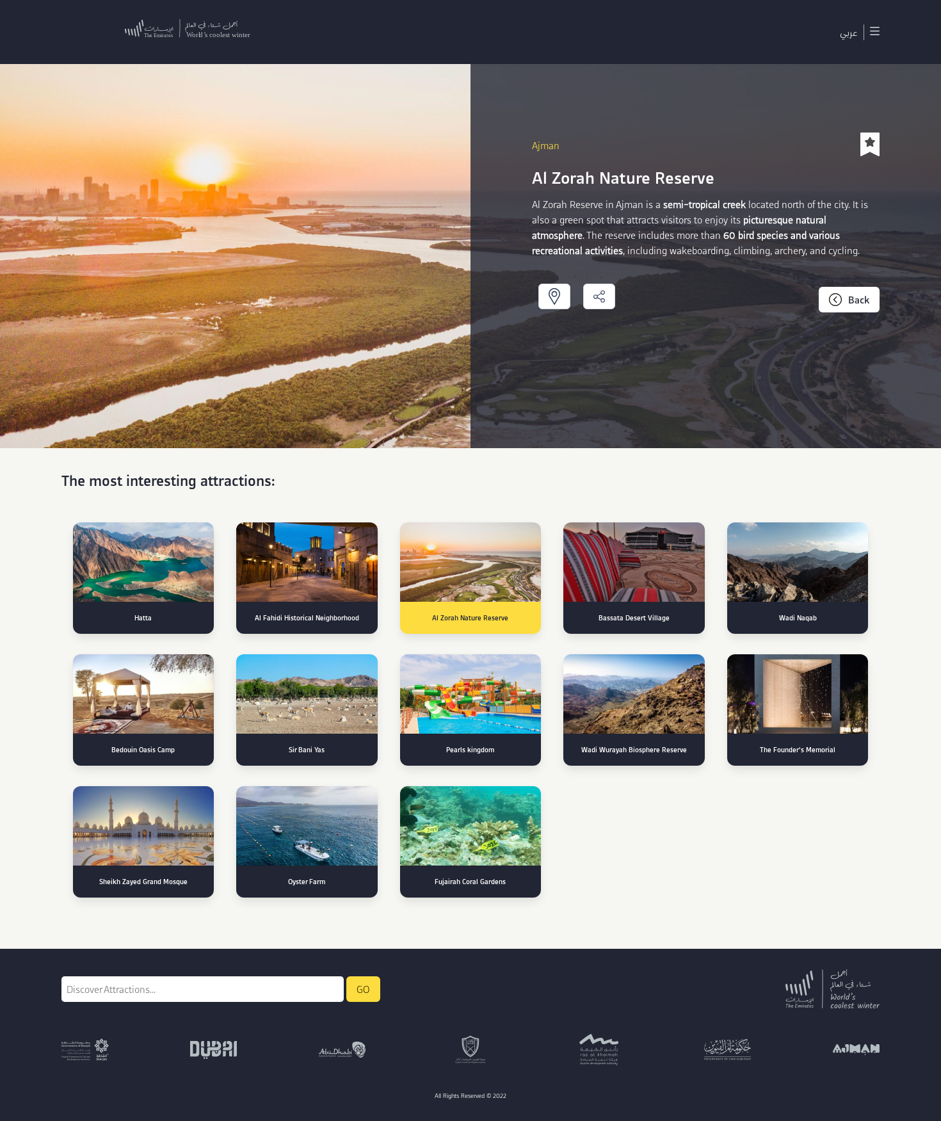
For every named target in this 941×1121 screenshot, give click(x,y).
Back (858, 299)
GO (363, 989)
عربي (848, 32)
